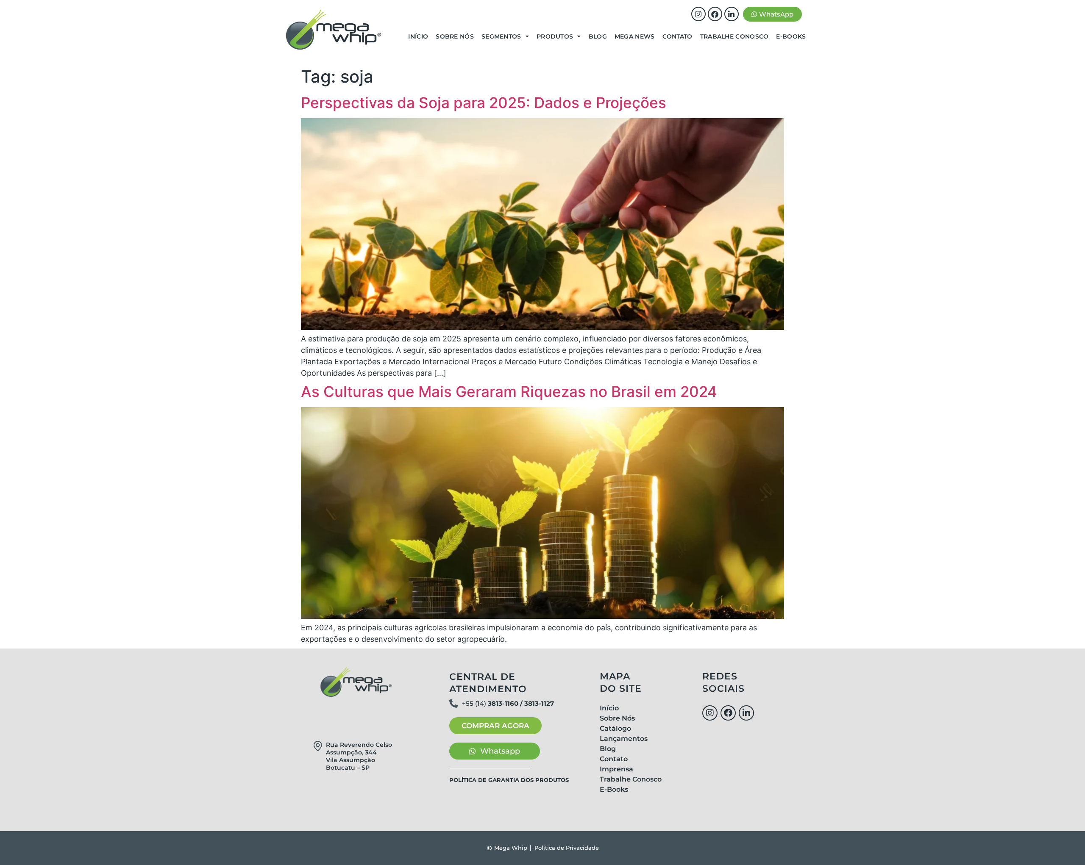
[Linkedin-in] (731, 14)
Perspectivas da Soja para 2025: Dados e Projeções (483, 102)
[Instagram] (698, 14)
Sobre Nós (455, 36)
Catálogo (615, 728)
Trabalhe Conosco (734, 36)
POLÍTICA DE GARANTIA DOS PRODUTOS (509, 779)
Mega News (635, 36)
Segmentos (501, 36)
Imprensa (616, 769)
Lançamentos (624, 739)
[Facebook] (715, 14)
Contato (677, 36)
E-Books (791, 36)
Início (418, 36)
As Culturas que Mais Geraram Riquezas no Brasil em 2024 (509, 391)
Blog (598, 36)
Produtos (555, 36)
